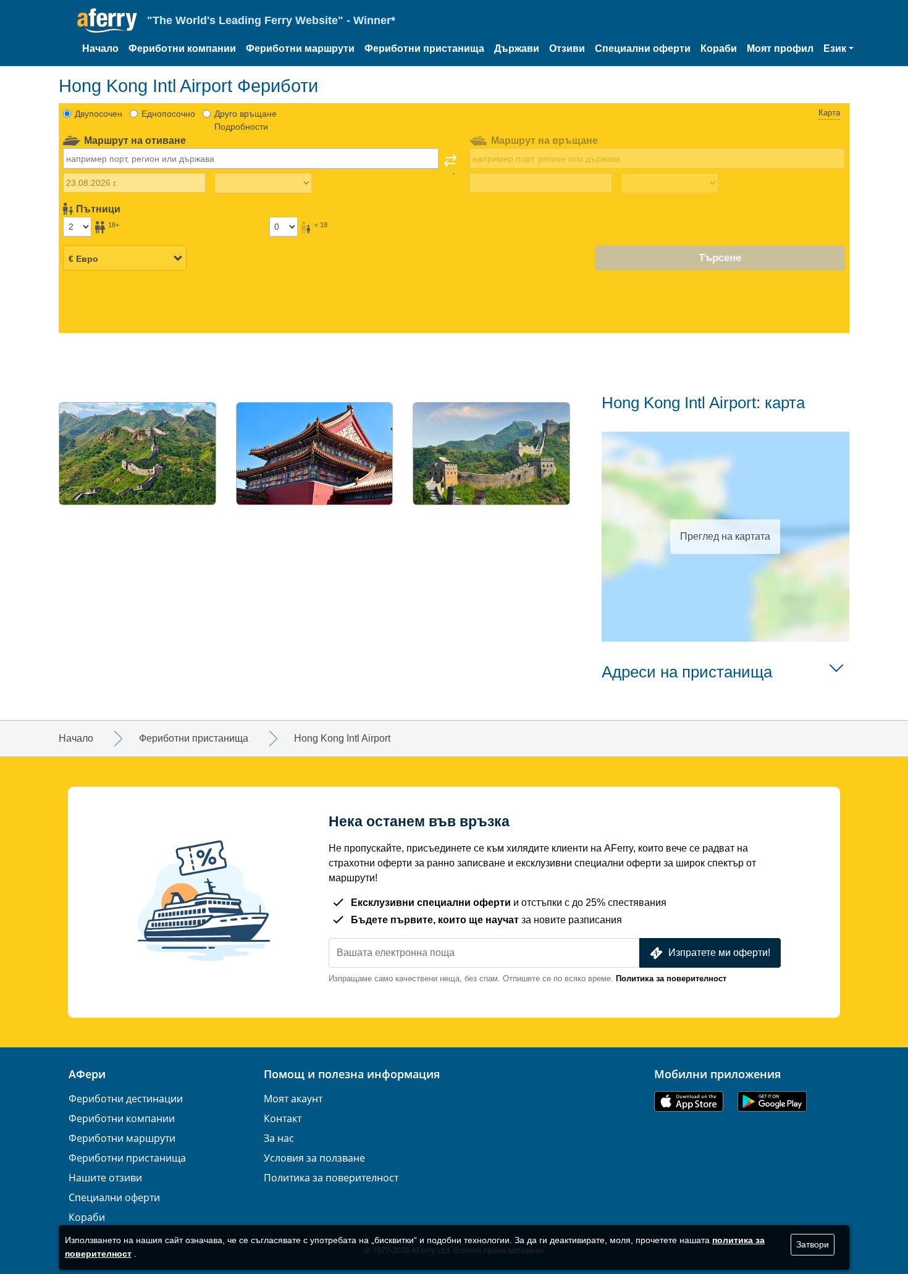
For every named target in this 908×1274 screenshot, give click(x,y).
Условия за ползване (314, 1158)
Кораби (718, 48)
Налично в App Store (688, 1101)
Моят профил (780, 48)
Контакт (282, 1118)
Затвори (812, 1244)
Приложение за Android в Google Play (772, 1101)
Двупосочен (98, 114)
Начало (100, 48)
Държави (516, 48)
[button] (838, 48)
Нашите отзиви (105, 1177)
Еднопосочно (168, 114)
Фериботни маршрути (300, 48)
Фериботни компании (182, 48)
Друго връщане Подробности (245, 120)
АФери (87, 1074)
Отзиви (567, 48)
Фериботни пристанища (424, 48)
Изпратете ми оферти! (719, 952)
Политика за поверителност (671, 978)
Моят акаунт (293, 1098)
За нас (279, 1138)
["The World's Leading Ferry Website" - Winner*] (107, 20)
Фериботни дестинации (126, 1098)
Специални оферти (643, 48)
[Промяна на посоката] (450, 164)
